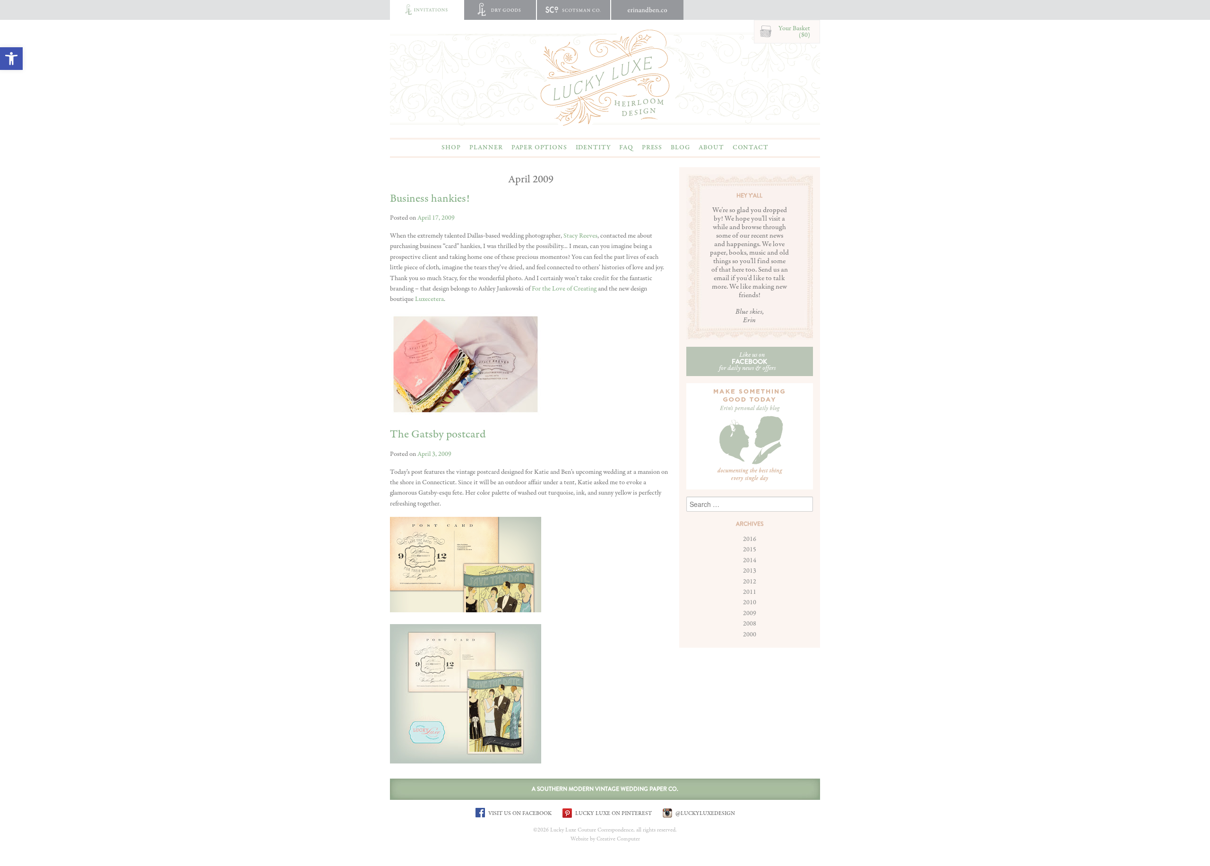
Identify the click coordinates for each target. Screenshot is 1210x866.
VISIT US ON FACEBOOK (519, 813)
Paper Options (539, 147)
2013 (749, 570)
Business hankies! (430, 198)
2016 (749, 539)
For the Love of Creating (564, 288)
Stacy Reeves (580, 236)
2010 (749, 602)
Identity (593, 147)
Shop (450, 147)
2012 (749, 581)
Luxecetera (429, 299)
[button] (11, 58)
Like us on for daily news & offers (747, 361)
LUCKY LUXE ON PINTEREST (613, 813)
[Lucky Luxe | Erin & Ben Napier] (605, 77)
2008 (749, 623)
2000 (749, 634)
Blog (680, 147)
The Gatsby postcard (438, 434)
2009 (749, 613)
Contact (751, 147)
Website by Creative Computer (605, 839)
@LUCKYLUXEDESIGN (704, 813)
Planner (486, 147)
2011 (749, 592)
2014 (749, 560)
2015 (749, 549)
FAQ (626, 147)
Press (652, 147)
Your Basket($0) (794, 31)
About (711, 147)
